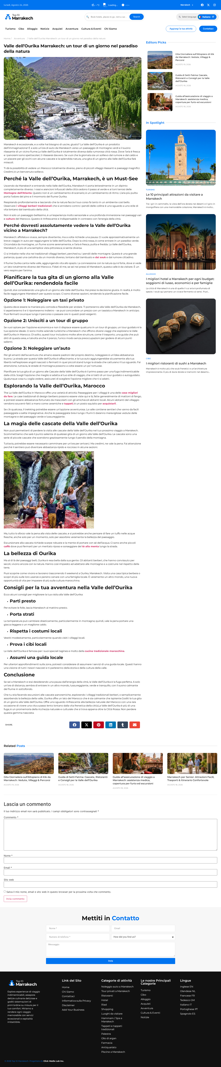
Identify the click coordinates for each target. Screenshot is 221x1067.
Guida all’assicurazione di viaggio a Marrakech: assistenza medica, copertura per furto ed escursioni (194, 99)
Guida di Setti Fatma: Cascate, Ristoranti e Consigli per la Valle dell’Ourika (192, 78)
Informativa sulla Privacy (76, 1000)
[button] (74, 725)
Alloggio (32, 28)
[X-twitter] (208, 5)
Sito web (9, 879)
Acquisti (57, 28)
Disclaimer (68, 1005)
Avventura (72, 28)
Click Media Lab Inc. (53, 1061)
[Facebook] (202, 5)
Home (65, 987)
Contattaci (68, 996)
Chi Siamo (110, 28)
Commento (11, 817)
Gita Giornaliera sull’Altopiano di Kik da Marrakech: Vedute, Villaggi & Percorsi (194, 57)
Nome (8, 855)
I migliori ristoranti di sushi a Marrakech (176, 363)
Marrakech (185, 5)
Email (8, 867)
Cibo (21, 28)
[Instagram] (214, 5)
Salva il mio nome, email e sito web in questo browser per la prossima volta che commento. (58, 892)
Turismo (10, 28)
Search (136, 16)
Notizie (44, 28)
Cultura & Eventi (91, 28)
